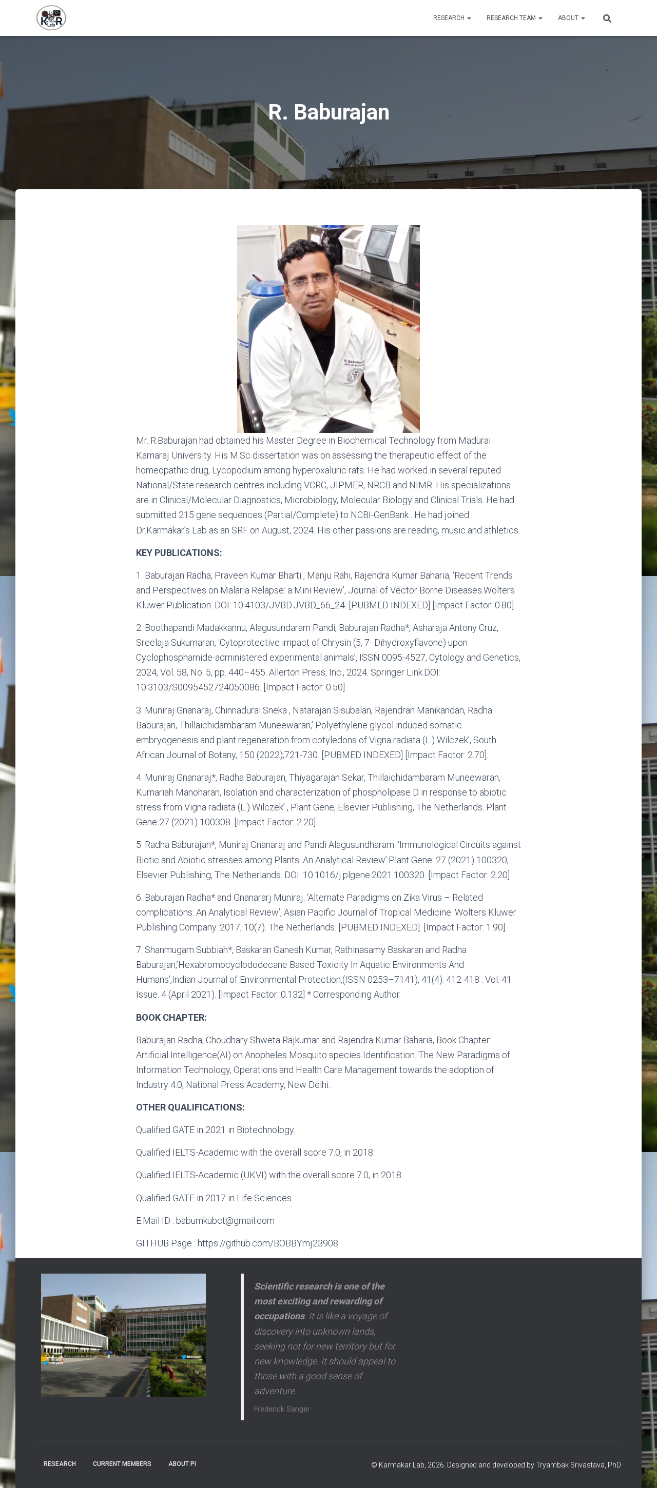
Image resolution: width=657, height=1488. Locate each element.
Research (449, 18)
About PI (182, 1463)
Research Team (512, 18)
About (569, 18)
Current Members (122, 1463)
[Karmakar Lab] (51, 18)
